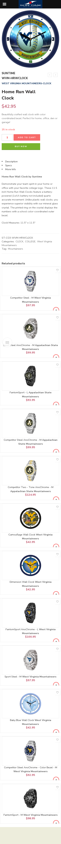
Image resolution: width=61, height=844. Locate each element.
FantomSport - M (13, 815)
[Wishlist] (57, 270)
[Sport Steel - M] (30, 660)
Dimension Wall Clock (22, 582)
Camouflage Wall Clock (22, 534)
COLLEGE (30, 241)
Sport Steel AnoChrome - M (19, 345)
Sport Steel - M (13, 676)
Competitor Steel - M (22, 297)
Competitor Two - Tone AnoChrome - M (30, 487)
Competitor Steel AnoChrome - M (23, 440)
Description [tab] (11, 161)
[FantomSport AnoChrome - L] (30, 612)
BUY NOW (21, 146)
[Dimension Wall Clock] (30, 565)
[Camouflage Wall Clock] (30, 518)
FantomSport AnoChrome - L (22, 629)
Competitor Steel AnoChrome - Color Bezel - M (30, 767)
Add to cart (27, 137)
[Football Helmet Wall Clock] (56, 75)
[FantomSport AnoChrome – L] (50, 75)
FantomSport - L (19, 392)
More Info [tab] (10, 169)
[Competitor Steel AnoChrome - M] (30, 423)
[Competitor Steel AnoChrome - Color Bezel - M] (30, 751)
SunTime (8, 73)
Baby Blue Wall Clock (22, 720)
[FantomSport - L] (30, 376)
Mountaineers (15, 248)
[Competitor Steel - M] (30, 281)
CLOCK (19, 241)
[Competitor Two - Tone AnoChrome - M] (30, 470)
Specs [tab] (8, 165)
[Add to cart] (56, 310)
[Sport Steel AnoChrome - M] (30, 328)
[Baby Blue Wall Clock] (30, 703)
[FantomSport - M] (30, 798)
